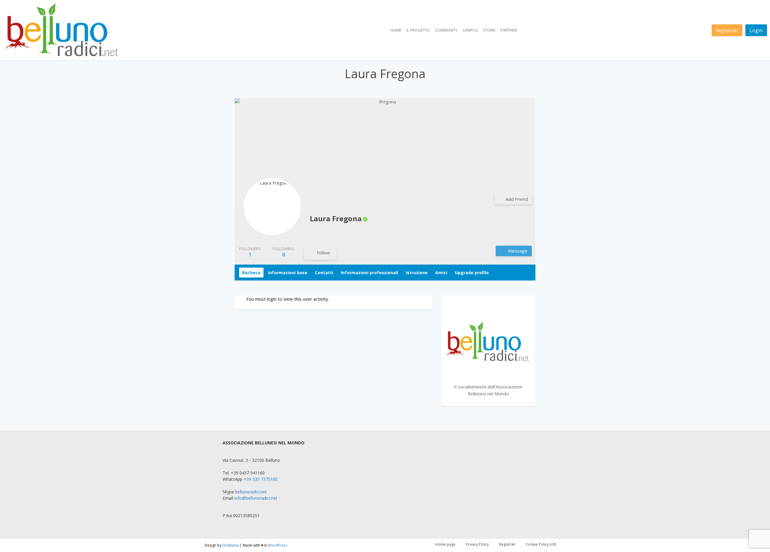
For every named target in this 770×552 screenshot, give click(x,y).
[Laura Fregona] (272, 206)
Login (756, 30)
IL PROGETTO (418, 30)
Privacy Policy (477, 544)
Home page (445, 544)
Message (517, 251)
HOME (396, 30)
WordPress (277, 545)
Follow (323, 253)
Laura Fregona (336, 218)
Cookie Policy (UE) (541, 544)
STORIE (489, 30)
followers (250, 252)
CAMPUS (470, 30)
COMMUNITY (446, 30)
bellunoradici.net (251, 492)
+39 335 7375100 (261, 479)
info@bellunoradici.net (255, 498)
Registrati (727, 30)
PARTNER (508, 30)
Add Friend (517, 199)
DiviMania (230, 545)
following (283, 252)
